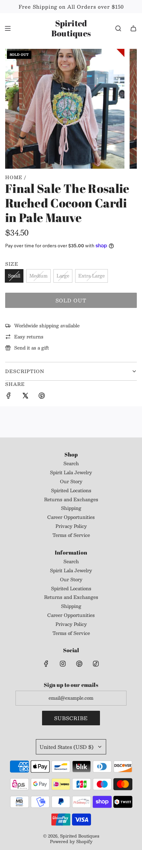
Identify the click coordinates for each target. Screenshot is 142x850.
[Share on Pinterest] (41, 396)
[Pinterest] (79, 663)
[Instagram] (62, 663)
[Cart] (133, 28)
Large (63, 276)
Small (14, 276)
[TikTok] (95, 663)
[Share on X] (25, 396)
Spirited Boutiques (71, 28)
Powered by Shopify (71, 841)
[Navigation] (7, 28)
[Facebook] (46, 663)
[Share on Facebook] (8, 396)
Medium (38, 276)
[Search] (118, 28)
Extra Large (91, 276)
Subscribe (71, 718)
